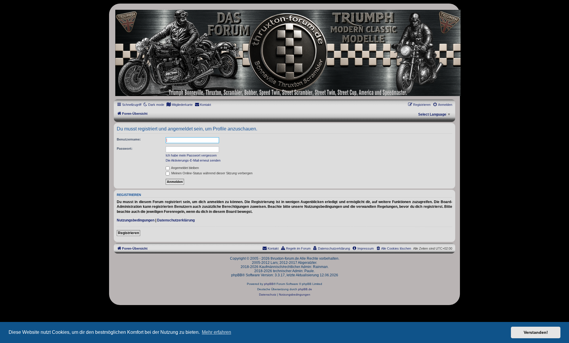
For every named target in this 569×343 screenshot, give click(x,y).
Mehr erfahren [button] (216, 332)
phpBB (269, 283)
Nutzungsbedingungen (135, 220)
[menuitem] (179, 104)
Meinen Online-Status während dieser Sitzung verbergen (211, 173)
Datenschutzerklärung (176, 220)
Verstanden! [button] (536, 332)
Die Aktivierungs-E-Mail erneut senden (193, 160)
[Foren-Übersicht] (284, 53)
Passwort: (124, 148)
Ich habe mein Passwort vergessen (191, 155)
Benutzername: (129, 139)
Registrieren (128, 233)
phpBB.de (305, 289)
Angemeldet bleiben (184, 168)
